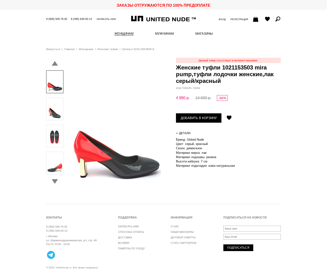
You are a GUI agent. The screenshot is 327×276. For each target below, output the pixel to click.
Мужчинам (164, 33)
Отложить (229, 118)
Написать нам (106, 19)
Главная (69, 49)
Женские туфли (107, 49)
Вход (222, 19)
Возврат (124, 243)
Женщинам (124, 33)
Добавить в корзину (199, 118)
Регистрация (239, 19)
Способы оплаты (131, 231)
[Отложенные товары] (267, 19)
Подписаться (238, 247)
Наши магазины (182, 231)
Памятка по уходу (131, 248)
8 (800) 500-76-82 (56, 18)
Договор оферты (183, 237)
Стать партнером (183, 243)
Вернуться (53, 49)
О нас (175, 226)
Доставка (125, 237)
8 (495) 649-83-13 (81, 18)
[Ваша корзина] (256, 19)
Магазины (204, 33)
